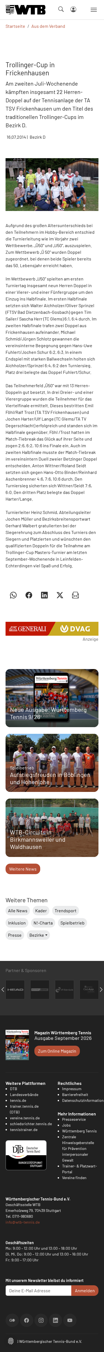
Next (101, 989)
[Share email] (75, 595)
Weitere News (23, 868)
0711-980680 (22, 1216)
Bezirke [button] (36, 935)
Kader (41, 910)
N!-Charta (43, 922)
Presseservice (74, 1119)
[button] (11, 1340)
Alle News (17, 910)
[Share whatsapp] (13, 595)
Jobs (66, 1125)
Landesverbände (24, 1094)
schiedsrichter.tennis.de (31, 1123)
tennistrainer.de (23, 1129)
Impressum (72, 1088)
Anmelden (85, 1290)
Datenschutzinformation (83, 1100)
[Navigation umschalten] (93, 9)
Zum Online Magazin (57, 1050)
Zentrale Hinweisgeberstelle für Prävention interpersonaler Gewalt (78, 1148)
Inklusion (17, 922)
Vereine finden (74, 1177)
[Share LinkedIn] (44, 595)
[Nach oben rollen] (93, 1341)
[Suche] (61, 9)
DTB (13, 1088)
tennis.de (18, 1100)
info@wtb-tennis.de (23, 1222)
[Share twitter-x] (60, 595)
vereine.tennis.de (25, 1117)
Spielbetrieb (72, 922)
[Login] (73, 9)
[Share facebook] (29, 595)
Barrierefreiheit (75, 1094)
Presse (15, 935)
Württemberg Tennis (79, 1131)
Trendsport (66, 910)
